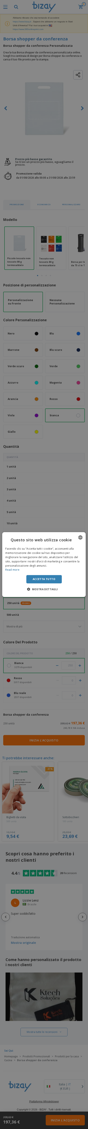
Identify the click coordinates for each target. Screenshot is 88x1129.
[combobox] (80, 537)
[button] (44, 589)
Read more (12, 570)
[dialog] (44, 564)
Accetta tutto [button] (44, 579)
